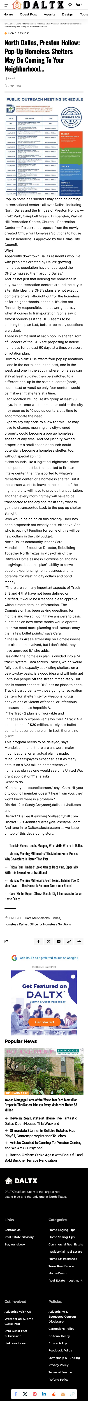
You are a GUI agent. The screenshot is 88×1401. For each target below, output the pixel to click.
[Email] (63, 1394)
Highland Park (17, 1093)
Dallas (55, 918)
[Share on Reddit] (53, 1394)
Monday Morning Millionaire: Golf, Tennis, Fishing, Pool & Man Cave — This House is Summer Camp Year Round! (42, 882)
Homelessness (18, 33)
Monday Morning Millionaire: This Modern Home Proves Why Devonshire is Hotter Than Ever (41, 856)
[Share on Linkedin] (44, 1394)
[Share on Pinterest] (34, 1394)
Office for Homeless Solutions (50, 924)
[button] (8, 4)
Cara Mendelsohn (37, 918)
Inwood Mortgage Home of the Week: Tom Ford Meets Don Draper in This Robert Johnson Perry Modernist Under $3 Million (41, 1105)
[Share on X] (25, 1394)
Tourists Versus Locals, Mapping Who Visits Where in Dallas (45, 845)
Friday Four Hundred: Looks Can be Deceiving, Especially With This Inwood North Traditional (41, 869)
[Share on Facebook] (15, 1394)
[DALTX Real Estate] (38, 4)
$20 (33, 725)
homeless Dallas (16, 924)
